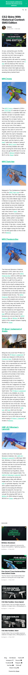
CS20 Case (7, 110)
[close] (26, 3)
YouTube (9, 665)
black (3, 142)
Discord (18, 660)
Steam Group (13, 668)
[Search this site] (23, 10)
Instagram (9, 660)
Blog (5, 658)
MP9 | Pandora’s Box (10, 239)
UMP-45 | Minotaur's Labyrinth (11, 475)
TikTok (18, 665)
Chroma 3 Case (6, 359)
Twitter (20, 658)
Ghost (17, 671)
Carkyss (9, 27)
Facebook (8, 663)
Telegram (18, 663)
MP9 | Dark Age (8, 162)
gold (22, 408)
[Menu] (25, 10)
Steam (12, 155)
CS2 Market (12, 658)
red (3, 410)
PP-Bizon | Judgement (16, 355)
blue (3, 314)
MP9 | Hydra (7, 79)
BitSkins (12, 153)
